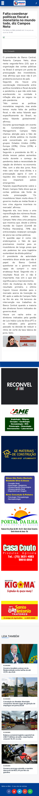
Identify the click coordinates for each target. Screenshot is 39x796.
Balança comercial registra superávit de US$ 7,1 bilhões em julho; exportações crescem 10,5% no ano (18, 737)
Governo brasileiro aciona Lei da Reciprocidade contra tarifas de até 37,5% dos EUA (17, 670)
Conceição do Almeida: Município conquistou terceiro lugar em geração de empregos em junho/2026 (19, 703)
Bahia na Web (10, 30)
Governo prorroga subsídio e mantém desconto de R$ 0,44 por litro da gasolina (18, 770)
